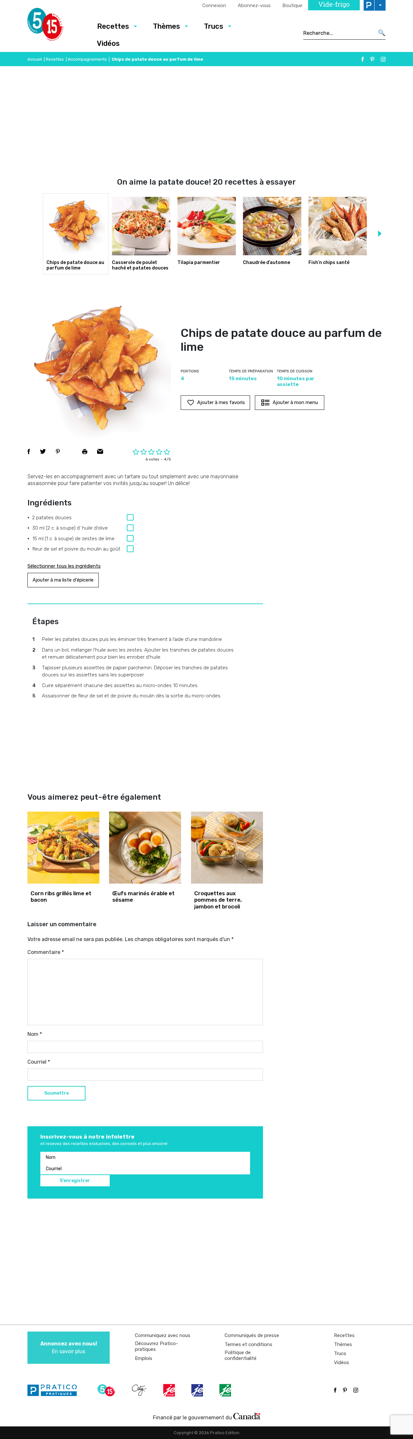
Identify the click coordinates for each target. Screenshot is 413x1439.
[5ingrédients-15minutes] (107, 1390)
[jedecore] (197, 1390)
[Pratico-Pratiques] (54, 1390)
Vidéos (108, 43)
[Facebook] (362, 59)
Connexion (214, 5)
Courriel (38, 1062)
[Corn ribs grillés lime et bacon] (63, 848)
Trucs (213, 26)
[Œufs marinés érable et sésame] (145, 848)
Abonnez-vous (254, 5)
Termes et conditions (248, 1344)
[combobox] (338, 33)
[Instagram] (383, 59)
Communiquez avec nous (162, 1335)
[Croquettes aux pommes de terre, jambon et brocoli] (227, 848)
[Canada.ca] (246, 1416)
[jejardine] (225, 1390)
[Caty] (140, 1390)
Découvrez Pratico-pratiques (156, 1346)
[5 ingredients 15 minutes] (55, 26)
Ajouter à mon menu (295, 402)
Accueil (34, 59)
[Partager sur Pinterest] (58, 451)
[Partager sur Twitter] (43, 451)
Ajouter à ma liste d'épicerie (63, 580)
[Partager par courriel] (100, 451)
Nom (34, 1034)
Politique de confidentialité (241, 1355)
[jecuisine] (169, 1390)
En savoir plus (68, 1347)
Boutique (292, 5)
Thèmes (166, 26)
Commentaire (45, 952)
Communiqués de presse (252, 1335)
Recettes (113, 26)
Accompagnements (87, 59)
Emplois (143, 1358)
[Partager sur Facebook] (28, 451)
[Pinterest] (372, 59)
